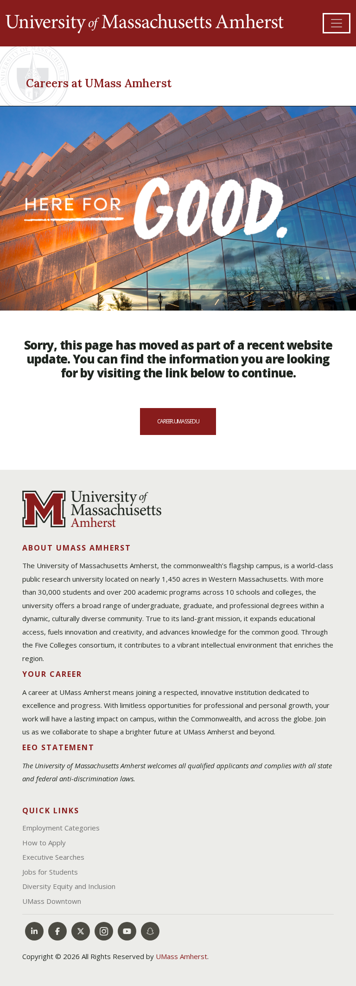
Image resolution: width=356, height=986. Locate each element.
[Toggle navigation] (336, 23)
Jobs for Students (50, 871)
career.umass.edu (178, 421)
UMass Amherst (181, 956)
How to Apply (44, 842)
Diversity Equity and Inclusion (68, 886)
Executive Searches (53, 857)
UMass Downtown (51, 901)
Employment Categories (61, 827)
